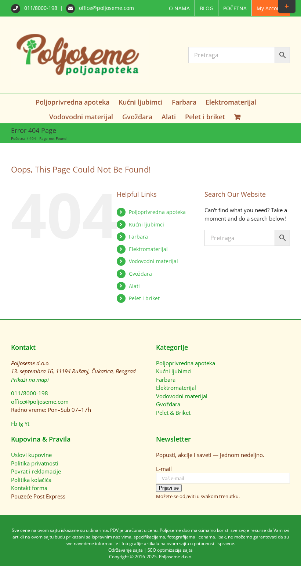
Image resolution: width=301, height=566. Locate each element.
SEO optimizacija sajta (170, 550)
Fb (14, 423)
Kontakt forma (29, 487)
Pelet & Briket (173, 412)
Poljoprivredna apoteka (157, 211)
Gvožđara (140, 273)
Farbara (138, 236)
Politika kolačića (31, 479)
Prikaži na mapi (30, 379)
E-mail (164, 468)
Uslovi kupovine (31, 454)
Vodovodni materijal (153, 261)
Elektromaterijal (148, 249)
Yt (27, 423)
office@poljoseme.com (105, 7)
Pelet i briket (144, 298)
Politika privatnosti (34, 463)
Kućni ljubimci (146, 224)
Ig (21, 423)
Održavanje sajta (125, 550)
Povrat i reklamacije (36, 471)
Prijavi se (169, 488)
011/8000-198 (41, 7)
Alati (134, 286)
